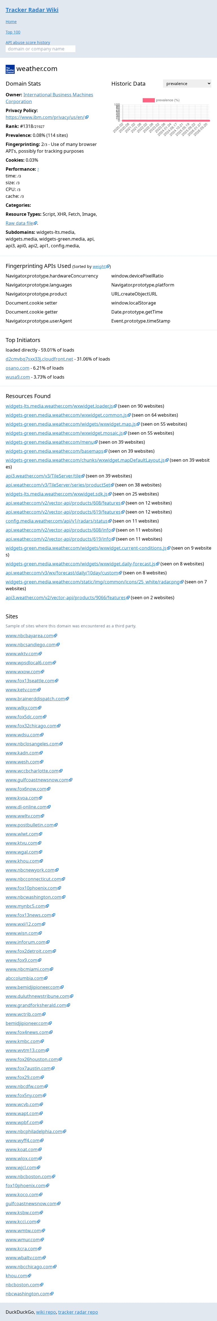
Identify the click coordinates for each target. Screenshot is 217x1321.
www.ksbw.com (22, 1212)
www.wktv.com (22, 653)
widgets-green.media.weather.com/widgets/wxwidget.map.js (71, 424)
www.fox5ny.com (24, 1095)
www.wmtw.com (23, 1230)
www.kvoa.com (22, 798)
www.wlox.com (22, 1158)
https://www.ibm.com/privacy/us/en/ (45, 117)
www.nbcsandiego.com (31, 644)
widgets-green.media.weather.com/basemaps (54, 451)
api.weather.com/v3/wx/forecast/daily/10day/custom (62, 573)
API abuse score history (28, 42)
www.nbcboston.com (28, 1176)
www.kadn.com (22, 753)
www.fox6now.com (26, 789)
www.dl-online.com (26, 807)
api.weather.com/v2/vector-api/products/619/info (58, 539)
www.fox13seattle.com (30, 681)
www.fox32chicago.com (31, 726)
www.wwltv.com (23, 816)
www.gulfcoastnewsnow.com (37, 780)
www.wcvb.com (22, 1104)
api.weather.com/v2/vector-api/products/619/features (63, 512)
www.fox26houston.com (32, 1059)
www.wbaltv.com (24, 1258)
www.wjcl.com (21, 1167)
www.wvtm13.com (25, 1050)
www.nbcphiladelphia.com (34, 1131)
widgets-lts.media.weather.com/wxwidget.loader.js (59, 406)
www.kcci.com (21, 1221)
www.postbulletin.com (30, 825)
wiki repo (46, 1312)
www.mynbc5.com (25, 906)
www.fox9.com (21, 960)
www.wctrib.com (24, 1014)
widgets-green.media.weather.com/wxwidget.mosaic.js (64, 433)
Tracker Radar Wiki (32, 10)
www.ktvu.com (21, 843)
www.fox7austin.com (28, 1068)
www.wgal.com (22, 852)
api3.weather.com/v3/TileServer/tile (43, 476)
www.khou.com (22, 861)
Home (11, 21)
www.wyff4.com (23, 1140)
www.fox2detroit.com (29, 951)
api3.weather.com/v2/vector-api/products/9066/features (66, 597)
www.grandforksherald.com (36, 1005)
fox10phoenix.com (25, 1185)
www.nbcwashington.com (33, 897)
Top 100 (13, 32)
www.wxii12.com (23, 924)
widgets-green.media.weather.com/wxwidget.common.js (66, 415)
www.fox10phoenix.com (31, 888)
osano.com (17, 368)
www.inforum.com (25, 942)
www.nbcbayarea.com (29, 635)
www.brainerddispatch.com (35, 699)
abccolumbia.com (25, 978)
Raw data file (19, 223)
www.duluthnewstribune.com (37, 996)
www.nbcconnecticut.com (33, 879)
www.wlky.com (21, 708)
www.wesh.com (22, 762)
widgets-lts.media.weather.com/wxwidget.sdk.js (57, 494)
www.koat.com (22, 1149)
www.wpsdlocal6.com (29, 663)
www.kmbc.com (23, 1041)
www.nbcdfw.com (25, 1086)
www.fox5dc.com (24, 717)
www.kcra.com (21, 1248)
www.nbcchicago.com (29, 1267)
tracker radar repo (78, 1312)
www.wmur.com (23, 1239)
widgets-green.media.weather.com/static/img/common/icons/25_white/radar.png (93, 582)
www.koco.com (22, 1194)
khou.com (16, 1276)
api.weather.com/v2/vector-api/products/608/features (63, 503)
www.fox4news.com (27, 1032)
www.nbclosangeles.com (32, 744)
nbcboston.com (22, 1285)
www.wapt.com (22, 1113)
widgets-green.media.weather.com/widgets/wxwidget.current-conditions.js (86, 548)
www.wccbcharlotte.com (32, 771)
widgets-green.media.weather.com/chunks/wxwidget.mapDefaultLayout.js (85, 460)
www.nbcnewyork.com (30, 870)
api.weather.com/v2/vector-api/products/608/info (58, 530)
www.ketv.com (21, 690)
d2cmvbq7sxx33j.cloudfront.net (39, 359)
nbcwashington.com (27, 1294)
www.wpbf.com (22, 1122)
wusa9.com (18, 377)
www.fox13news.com (28, 915)
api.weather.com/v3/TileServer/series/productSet (58, 485)
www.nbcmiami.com (27, 969)
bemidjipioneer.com (27, 1023)
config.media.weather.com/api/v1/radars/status (57, 521)
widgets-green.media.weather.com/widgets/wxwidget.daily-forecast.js (80, 564)
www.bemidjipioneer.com (33, 987)
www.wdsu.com (23, 735)
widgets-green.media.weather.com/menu (50, 442)
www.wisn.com (22, 933)
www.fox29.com (23, 1077)
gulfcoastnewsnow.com (31, 1203)
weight (99, 266)
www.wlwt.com (22, 834)
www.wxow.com (23, 672)
